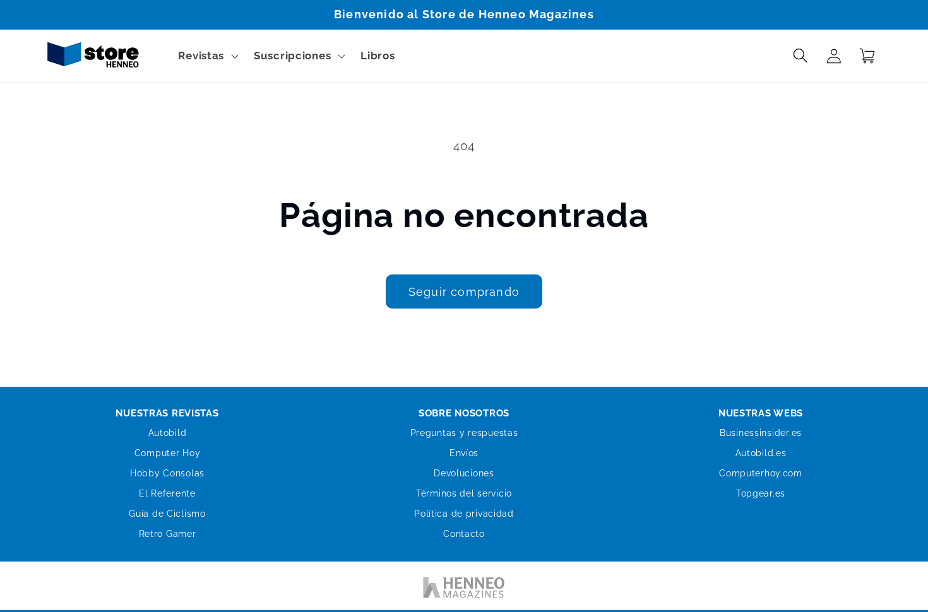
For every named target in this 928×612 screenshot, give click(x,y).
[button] (207, 56)
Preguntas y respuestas (464, 433)
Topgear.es (760, 493)
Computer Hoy (167, 453)
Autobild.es (761, 453)
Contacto (464, 534)
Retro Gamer (167, 534)
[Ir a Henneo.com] (464, 590)
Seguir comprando (464, 291)
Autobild (167, 433)
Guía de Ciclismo (167, 514)
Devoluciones (464, 473)
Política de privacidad (464, 514)
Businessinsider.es (761, 433)
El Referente (167, 493)
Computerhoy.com (760, 473)
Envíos (464, 453)
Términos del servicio (464, 493)
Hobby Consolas (167, 473)
